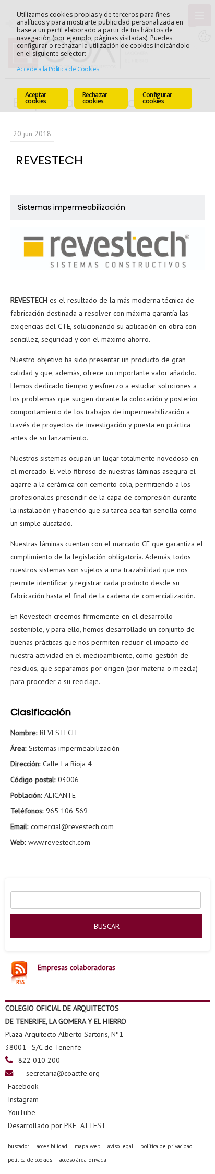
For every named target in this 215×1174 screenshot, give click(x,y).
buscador (18, 1146)
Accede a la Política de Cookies (58, 69)
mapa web (87, 1146)
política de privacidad (166, 1146)
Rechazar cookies (95, 97)
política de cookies (30, 1160)
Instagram (23, 1099)
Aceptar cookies (35, 97)
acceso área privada (82, 1160)
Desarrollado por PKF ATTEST (57, 1125)
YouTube (21, 1112)
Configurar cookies (157, 97)
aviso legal (120, 1146)
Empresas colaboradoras (76, 967)
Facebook (23, 1086)
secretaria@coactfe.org (63, 1073)
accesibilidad (52, 1146)
